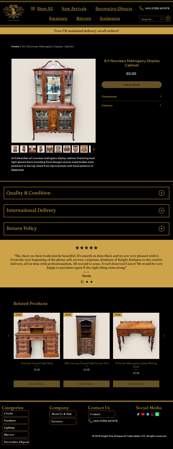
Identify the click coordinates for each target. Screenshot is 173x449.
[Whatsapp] (157, 414)
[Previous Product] (9, 336)
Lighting (9, 427)
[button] (168, 19)
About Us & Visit (61, 414)
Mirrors (9, 434)
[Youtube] (143, 414)
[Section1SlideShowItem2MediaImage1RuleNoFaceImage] (87, 282)
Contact (95, 414)
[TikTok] (138, 414)
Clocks (8, 413)
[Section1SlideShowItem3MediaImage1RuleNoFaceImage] (91, 282)
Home (15, 46)
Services (57, 421)
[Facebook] (148, 414)
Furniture (10, 420)
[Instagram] (152, 414)
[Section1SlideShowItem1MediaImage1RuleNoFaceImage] (82, 281)
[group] (86, 350)
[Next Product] (164, 336)
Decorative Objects (16, 442)
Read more (17, 169)
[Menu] (33, 8)
